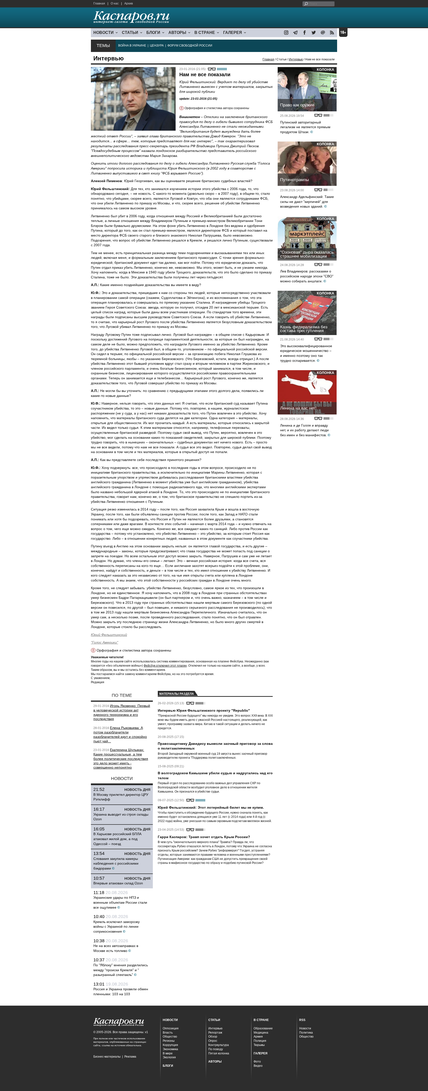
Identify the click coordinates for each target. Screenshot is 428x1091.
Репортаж (215, 1032)
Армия (258, 1036)
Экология (169, 1057)
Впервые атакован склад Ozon (118, 883)
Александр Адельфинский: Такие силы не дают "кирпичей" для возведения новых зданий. (307, 201)
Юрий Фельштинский (109, 635)
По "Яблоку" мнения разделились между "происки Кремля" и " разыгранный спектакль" (120, 970)
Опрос (212, 1041)
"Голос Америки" (104, 642)
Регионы (169, 1041)
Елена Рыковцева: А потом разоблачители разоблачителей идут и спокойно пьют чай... (120, 734)
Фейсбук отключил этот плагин (165, 665)
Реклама (130, 1056)
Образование (263, 1028)
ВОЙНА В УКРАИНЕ (132, 45)
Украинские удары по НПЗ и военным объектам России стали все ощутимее (120, 902)
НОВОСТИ (103, 32)
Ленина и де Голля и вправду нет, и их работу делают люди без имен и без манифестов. (304, 430)
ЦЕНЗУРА (157, 45)
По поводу (215, 1049)
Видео (258, 1065)
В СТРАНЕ (204, 32)
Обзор (212, 1036)
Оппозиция (171, 1028)
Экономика (170, 1049)
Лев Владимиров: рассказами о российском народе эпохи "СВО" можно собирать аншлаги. (306, 276)
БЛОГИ (153, 32)
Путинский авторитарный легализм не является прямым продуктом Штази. (305, 127)
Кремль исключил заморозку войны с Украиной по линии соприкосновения (116, 926)
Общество (170, 1036)
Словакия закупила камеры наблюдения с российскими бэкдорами (115, 863)
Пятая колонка (218, 1053)
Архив (128, 3)
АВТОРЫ (177, 32)
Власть (168, 1032)
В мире (168, 1053)
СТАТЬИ (130, 32)
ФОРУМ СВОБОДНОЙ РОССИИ (189, 45)
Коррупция (170, 1045)
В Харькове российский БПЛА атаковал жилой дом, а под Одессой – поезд (117, 839)
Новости (305, 1028)
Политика (306, 1032)
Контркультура (218, 1045)
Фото (257, 1061)
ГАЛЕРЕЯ (232, 32)
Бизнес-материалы (107, 1056)
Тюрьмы (259, 1045)
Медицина (261, 1032)
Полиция (260, 1041)
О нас (115, 3)
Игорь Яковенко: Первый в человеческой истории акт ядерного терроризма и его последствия (121, 712)
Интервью (296, 59)
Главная (99, 3)
